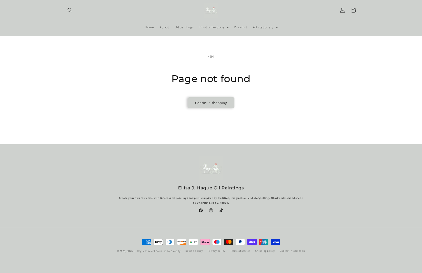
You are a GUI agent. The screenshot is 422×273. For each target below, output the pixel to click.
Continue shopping (211, 102)
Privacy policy (216, 250)
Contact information (292, 250)
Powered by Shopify (168, 251)
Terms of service (240, 250)
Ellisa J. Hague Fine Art (141, 251)
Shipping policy (265, 250)
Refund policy (194, 250)
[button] (69, 10)
